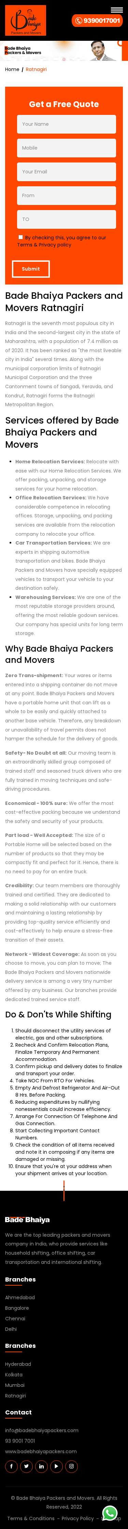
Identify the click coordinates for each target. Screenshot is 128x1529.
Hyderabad (18, 1364)
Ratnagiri (15, 1395)
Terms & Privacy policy (44, 244)
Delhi (11, 1329)
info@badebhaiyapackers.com (42, 1430)
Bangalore (17, 1308)
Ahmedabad (20, 1297)
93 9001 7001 (20, 1441)
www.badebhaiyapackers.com (41, 1451)
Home (12, 69)
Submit (31, 268)
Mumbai (15, 1385)
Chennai (15, 1318)
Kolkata (14, 1374)
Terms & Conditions (31, 1518)
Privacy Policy (78, 1518)
